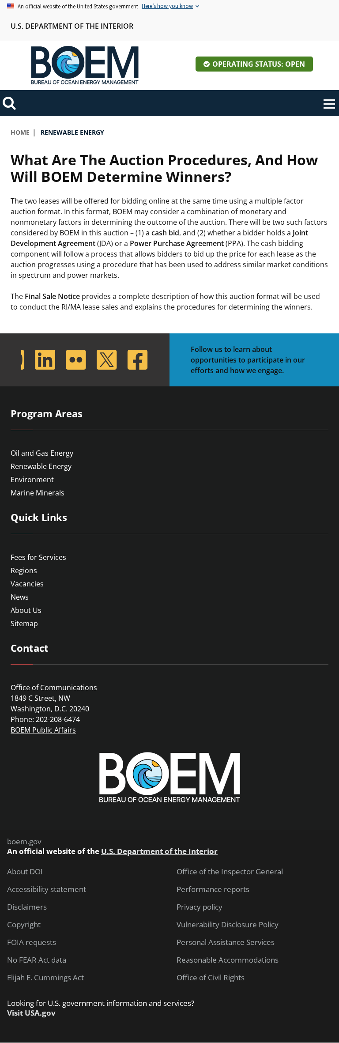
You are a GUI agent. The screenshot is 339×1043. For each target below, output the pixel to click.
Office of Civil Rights (211, 978)
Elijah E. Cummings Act (45, 978)
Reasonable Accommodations (228, 960)
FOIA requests (31, 942)
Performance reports (213, 889)
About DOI (25, 872)
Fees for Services (38, 557)
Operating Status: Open (258, 64)
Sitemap (24, 623)
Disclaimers (27, 907)
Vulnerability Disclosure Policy (228, 925)
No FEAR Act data (36, 960)
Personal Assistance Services (226, 942)
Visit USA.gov (31, 1013)
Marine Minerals (37, 493)
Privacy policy (199, 907)
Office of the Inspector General (230, 872)
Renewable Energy (41, 466)
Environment (32, 479)
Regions (24, 570)
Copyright (24, 925)
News (20, 597)
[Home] (84, 65)
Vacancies (27, 584)
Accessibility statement (46, 889)
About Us (26, 610)
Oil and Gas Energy (42, 453)
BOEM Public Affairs (43, 730)
